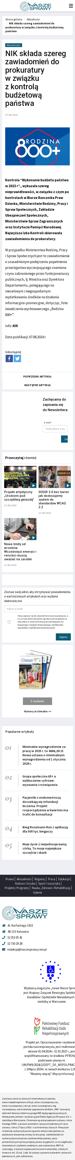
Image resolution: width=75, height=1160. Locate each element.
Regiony (39, 879)
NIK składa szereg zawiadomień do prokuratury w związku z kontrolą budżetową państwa (34, 27)
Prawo (9, 879)
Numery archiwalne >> (37, 711)
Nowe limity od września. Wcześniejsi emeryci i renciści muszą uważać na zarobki (20, 551)
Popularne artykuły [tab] (19, 732)
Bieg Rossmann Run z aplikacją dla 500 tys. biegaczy (45, 829)
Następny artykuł (37, 385)
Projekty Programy (17, 888)
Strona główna (13, 19)
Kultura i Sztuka (25, 883)
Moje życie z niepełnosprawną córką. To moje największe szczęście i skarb (44, 848)
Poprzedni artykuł (37, 376)
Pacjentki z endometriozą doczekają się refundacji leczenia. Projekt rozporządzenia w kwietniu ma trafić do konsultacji (45, 805)
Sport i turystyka (49, 883)
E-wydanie (37, 701)
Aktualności (33, 19)
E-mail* (47, 422)
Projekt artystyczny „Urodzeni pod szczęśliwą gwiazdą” (19, 495)
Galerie (37, 892)
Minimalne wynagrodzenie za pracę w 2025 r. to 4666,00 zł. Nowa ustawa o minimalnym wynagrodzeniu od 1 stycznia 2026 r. (44, 754)
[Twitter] (17, 358)
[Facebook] (9, 358)
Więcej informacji (63, 1074)
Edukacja (64, 879)
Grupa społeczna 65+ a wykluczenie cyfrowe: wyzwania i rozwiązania (40, 780)
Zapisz (66, 439)
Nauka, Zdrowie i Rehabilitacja (51, 888)
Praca (51, 879)
